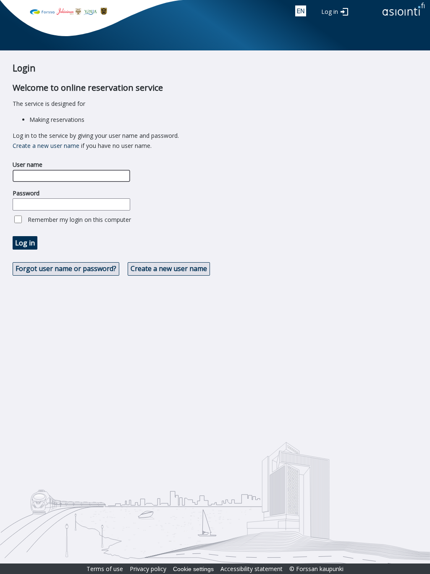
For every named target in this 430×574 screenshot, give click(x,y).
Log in (329, 12)
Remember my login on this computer (79, 220)
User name (27, 165)
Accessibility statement (251, 569)
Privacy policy (148, 569)
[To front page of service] (403, 16)
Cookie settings (193, 569)
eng (301, 11)
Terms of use (105, 569)
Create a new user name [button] (169, 268)
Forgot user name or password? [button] (66, 268)
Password (26, 193)
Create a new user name (46, 146)
